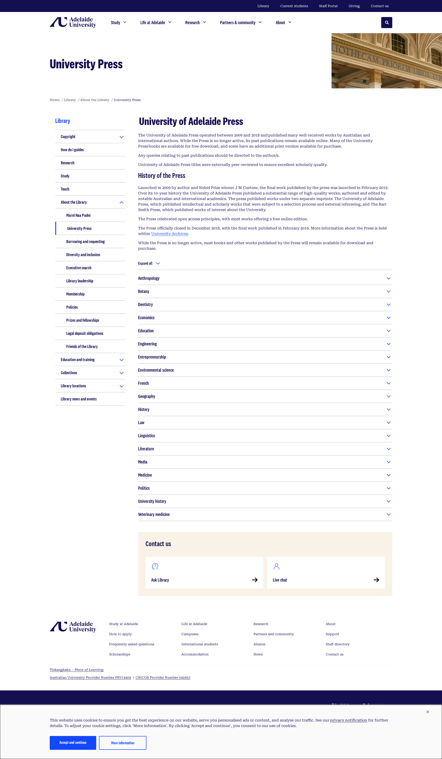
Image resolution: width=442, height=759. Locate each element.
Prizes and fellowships (82, 320)
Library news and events (79, 399)
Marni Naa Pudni (78, 215)
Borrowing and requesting (85, 241)
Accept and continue (73, 742)
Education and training (78, 359)
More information (122, 742)
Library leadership (79, 281)
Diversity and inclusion (83, 255)
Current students (294, 6)
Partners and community (273, 634)
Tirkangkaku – (77, 670)
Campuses (189, 634)
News (258, 654)
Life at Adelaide (194, 624)
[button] (427, 712)
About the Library (74, 202)
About (331, 624)
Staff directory (338, 644)
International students (199, 644)
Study (65, 176)
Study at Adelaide (123, 624)
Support (332, 634)
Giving (354, 6)
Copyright (68, 136)
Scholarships (119, 654)
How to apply (120, 634)
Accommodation (195, 654)
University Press (79, 228)
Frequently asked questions (131, 644)
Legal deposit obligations (84, 333)
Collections (69, 373)
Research (67, 163)
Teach (65, 189)
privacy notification (348, 720)
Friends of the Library (82, 346)
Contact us (380, 6)
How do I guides (72, 150)
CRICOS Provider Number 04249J (163, 677)
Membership (75, 294)
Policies (72, 307)
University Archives (169, 234)
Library (263, 6)
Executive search (78, 268)
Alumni (259, 644)
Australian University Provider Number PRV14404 (90, 677)
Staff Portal (328, 6)
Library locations (73, 386)
